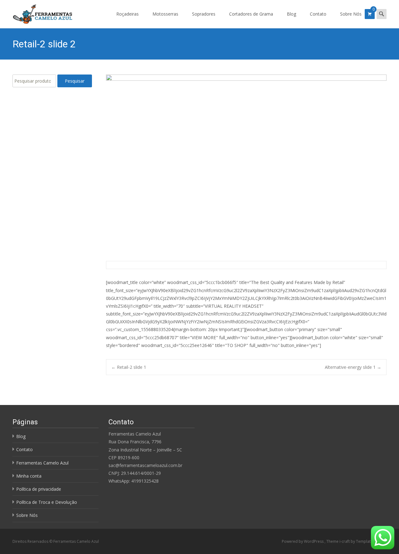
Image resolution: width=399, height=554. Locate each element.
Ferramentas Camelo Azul (42, 463)
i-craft (345, 541)
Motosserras (165, 14)
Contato (318, 14)
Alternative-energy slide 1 (353, 367)
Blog (291, 14)
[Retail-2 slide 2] (246, 165)
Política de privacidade (38, 489)
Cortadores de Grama (251, 14)
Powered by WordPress (303, 541)
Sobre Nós (351, 14)
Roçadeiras (127, 14)
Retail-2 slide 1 (128, 367)
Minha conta (28, 476)
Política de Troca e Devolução (46, 502)
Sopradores (203, 14)
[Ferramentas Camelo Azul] (37, 12)
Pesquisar (74, 81)
